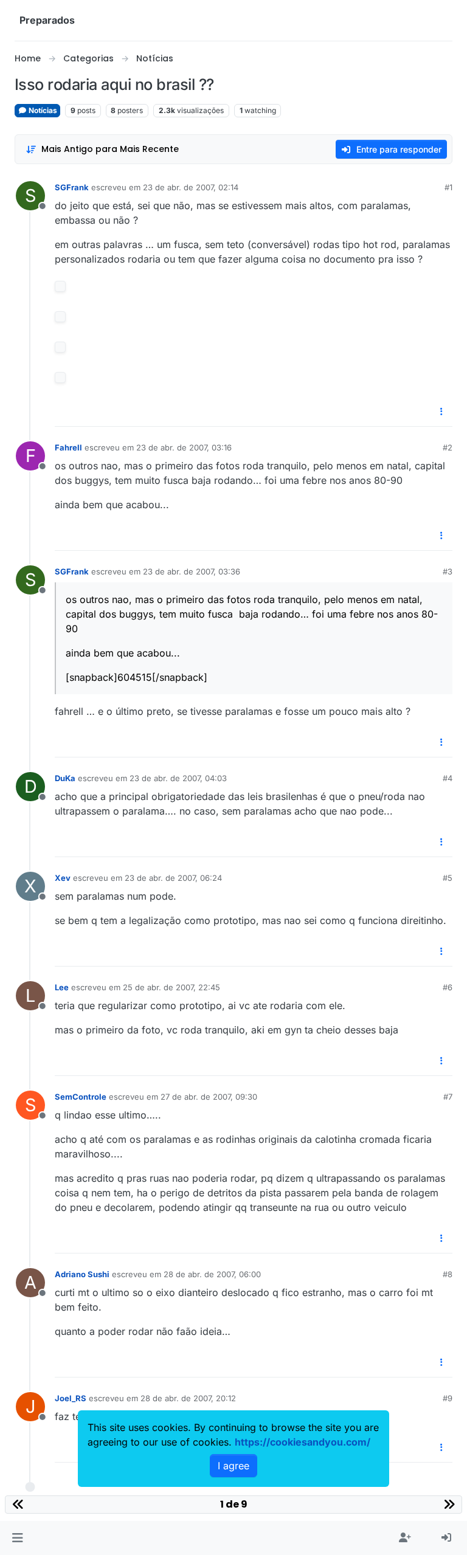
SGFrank (72, 187)
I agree (233, 1466)
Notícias (42, 110)
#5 (447, 878)
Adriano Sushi (82, 1274)
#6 (447, 987)
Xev (63, 878)
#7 (447, 1097)
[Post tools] (442, 411)
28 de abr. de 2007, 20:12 (188, 1398)
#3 (447, 571)
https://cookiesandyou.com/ (302, 1442)
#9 (447, 1398)
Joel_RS (70, 1398)
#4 (447, 778)
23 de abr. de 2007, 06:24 (173, 878)
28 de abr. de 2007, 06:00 (212, 1274)
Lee (62, 987)
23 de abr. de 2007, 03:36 (191, 571)
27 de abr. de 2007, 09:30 (209, 1097)
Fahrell (68, 447)
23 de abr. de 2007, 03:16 (184, 447)
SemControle (80, 1097)
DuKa (65, 778)
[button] (17, 1538)
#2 (447, 447)
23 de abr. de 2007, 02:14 (190, 187)
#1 (448, 187)
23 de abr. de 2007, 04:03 (178, 778)
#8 (447, 1274)
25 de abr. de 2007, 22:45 (171, 987)
